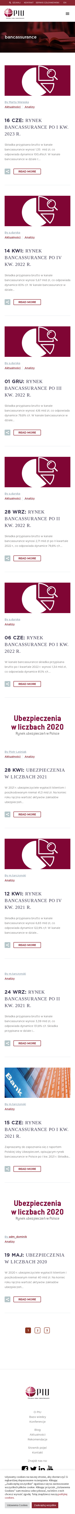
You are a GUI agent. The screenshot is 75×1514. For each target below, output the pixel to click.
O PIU (37, 1412)
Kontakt (37, 1452)
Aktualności (13, 107)
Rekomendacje (37, 1439)
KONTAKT (28, 3)
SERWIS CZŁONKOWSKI (47, 3)
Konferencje (37, 1422)
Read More (27, 171)
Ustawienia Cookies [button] (17, 1505)
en (64, 3)
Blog (37, 1430)
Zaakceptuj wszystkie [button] (45, 1505)
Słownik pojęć (37, 1448)
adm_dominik (18, 1237)
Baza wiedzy (37, 1417)
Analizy (30, 107)
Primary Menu (67, 14)
